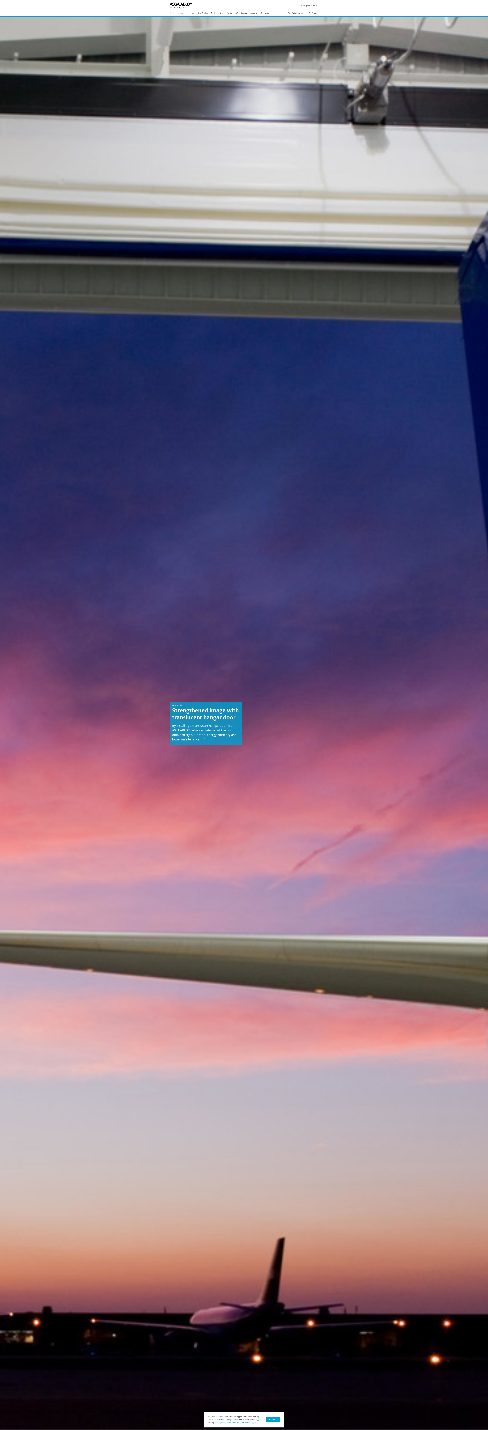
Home (172, 13)
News (222, 13)
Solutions (191, 13)
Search (314, 13)
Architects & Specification (237, 13)
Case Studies (203, 13)
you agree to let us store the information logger (236, 1422)
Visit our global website (308, 6)
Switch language (298, 13)
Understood (273, 1419)
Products (181, 13)
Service (213, 13)
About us (253, 13)
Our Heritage (266, 13)
